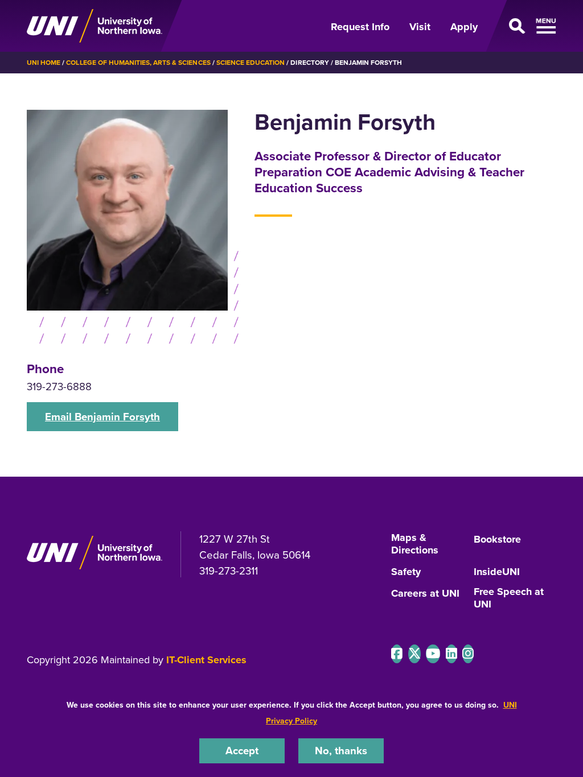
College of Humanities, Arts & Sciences (138, 62)
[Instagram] (468, 653)
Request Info (360, 26)
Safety (406, 572)
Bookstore (497, 540)
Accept (241, 750)
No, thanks (341, 750)
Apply (464, 26)
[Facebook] (397, 653)
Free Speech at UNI (509, 598)
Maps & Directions (414, 544)
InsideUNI (497, 572)
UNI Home (43, 62)
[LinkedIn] (451, 653)
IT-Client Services (206, 659)
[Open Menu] (524, 26)
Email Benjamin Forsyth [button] (102, 416)
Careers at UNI (425, 594)
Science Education (250, 62)
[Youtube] (433, 653)
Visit (419, 26)
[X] (414, 653)
